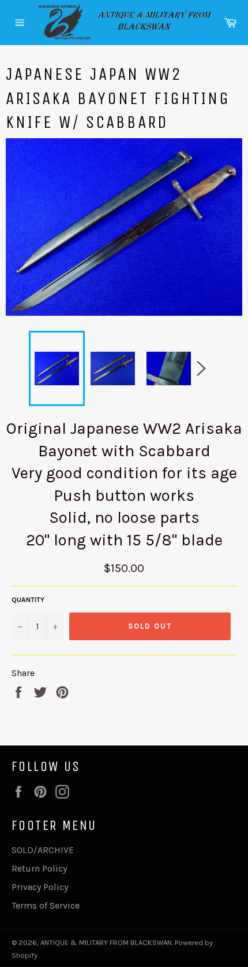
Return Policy (39, 868)
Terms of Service (46, 905)
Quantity (28, 600)
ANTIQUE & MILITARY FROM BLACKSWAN (106, 942)
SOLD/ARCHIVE (43, 849)
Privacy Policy (40, 886)
